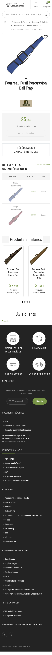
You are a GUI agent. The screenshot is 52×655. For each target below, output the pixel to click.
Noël (6, 533)
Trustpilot (6, 321)
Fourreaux (18, 26)
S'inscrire (39, 401)
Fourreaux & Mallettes (40, 22)
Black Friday (9, 528)
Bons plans (8, 524)
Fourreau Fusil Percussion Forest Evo (13, 272)
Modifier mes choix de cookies (16, 480)
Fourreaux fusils (32, 26)
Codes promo (9, 511)
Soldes (7, 520)
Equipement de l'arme (19, 22)
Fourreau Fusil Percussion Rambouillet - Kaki (38, 272)
